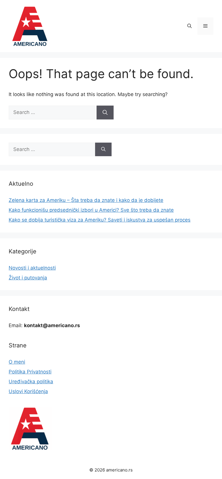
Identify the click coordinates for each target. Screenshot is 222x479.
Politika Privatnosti (30, 372)
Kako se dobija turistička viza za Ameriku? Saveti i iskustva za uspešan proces (99, 220)
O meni (17, 362)
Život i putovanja (28, 278)
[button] (189, 26)
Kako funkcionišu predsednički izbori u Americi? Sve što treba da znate (91, 210)
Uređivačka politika (31, 381)
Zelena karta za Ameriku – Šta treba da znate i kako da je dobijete (86, 200)
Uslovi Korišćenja (28, 391)
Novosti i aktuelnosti (32, 268)
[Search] (105, 112)
